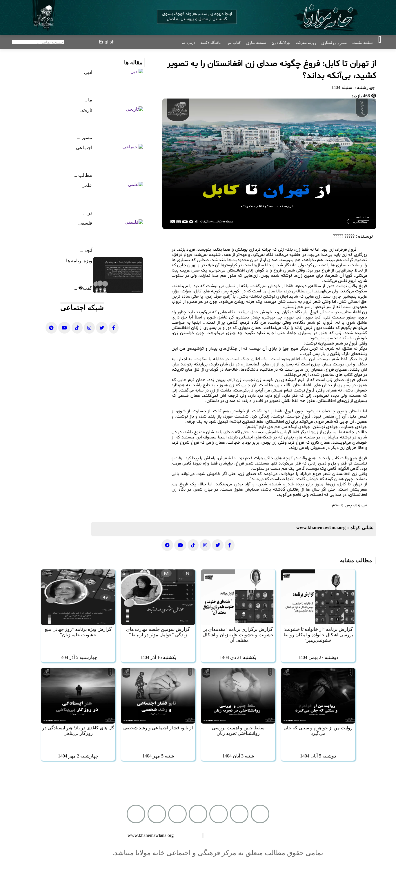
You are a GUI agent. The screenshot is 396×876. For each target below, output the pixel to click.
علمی (86, 185)
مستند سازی (256, 42)
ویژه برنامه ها (79, 260)
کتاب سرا (233, 42)
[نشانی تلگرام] (51, 328)
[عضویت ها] (177, 814)
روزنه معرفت (306, 42)
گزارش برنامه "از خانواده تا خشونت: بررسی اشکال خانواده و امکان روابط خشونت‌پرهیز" (318, 635)
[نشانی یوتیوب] (64, 328)
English (107, 41)
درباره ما (188, 42)
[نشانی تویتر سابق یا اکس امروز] (102, 328)
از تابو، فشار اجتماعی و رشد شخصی (158, 727)
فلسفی (85, 223)
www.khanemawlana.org (321, 527)
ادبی (88, 72)
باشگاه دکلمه (210, 42)
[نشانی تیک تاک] (77, 328)
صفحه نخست (363, 42)
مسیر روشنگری (334, 42)
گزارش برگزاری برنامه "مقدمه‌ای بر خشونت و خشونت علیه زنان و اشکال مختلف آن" (238, 635)
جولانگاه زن (281, 42)
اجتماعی (84, 147)
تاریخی (85, 110)
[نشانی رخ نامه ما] (114, 328)
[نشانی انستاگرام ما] (89, 328)
